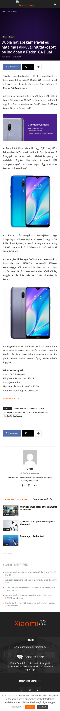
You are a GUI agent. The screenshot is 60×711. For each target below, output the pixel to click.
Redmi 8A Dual (20, 408)
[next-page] (10, 552)
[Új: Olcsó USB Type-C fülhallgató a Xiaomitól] (10, 525)
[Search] (55, 4)
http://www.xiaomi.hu (30, 473)
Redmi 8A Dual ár (37, 408)
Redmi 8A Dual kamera (38, 412)
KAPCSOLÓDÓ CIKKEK (16, 499)
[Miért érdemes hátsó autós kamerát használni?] (10, 510)
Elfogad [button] (30, 707)
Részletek (42, 707)
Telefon (11, 37)
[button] (5, 4)
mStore (21, 646)
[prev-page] (5, 552)
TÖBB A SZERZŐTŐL (41, 499)
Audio (6, 529)
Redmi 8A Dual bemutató (14, 412)
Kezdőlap (6, 11)
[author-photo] (30, 464)
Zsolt (8, 57)
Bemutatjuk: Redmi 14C (32, 536)
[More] (38, 67)
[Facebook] (23, 486)
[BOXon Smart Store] (30, 659)
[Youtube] (36, 486)
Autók (6, 515)
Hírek (15, 11)
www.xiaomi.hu (11, 398)
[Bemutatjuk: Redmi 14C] (10, 540)
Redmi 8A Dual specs (13, 416)
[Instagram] (30, 486)
